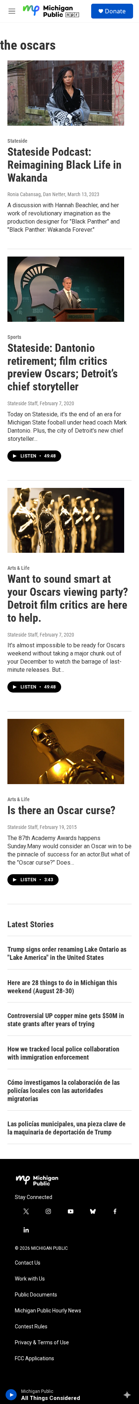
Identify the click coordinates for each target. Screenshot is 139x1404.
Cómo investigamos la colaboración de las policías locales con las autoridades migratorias (63, 1090)
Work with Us (30, 1279)
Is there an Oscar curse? (61, 810)
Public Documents (36, 1295)
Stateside (17, 141)
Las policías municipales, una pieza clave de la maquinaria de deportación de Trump (66, 1128)
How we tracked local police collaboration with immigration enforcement (63, 1053)
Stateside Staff (22, 403)
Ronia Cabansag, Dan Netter (36, 194)
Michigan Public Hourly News (48, 1311)
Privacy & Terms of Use (42, 1342)
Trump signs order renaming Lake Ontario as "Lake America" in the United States (66, 953)
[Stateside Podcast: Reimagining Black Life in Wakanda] (65, 93)
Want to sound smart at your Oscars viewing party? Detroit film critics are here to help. (67, 598)
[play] (11, 1394)
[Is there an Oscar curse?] (65, 751)
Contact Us (27, 1263)
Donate (115, 11)
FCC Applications (34, 1358)
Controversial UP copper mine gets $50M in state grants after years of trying (65, 1020)
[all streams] (129, 1394)
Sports (14, 337)
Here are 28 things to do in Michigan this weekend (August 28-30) (62, 987)
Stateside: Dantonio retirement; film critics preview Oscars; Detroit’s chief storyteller (62, 367)
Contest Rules (31, 1326)
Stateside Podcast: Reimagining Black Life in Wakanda (64, 164)
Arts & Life (18, 568)
